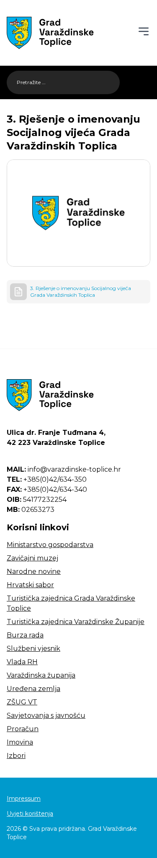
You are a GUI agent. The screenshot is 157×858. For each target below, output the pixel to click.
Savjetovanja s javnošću (46, 715)
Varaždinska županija (41, 675)
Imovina (20, 742)
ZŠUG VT (22, 702)
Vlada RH (22, 662)
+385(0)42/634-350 (47, 479)
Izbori (16, 756)
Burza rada (25, 635)
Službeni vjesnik (33, 648)
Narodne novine (34, 571)
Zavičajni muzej (32, 558)
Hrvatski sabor (30, 585)
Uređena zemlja (33, 689)
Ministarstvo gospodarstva (50, 545)
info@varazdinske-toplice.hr (64, 469)
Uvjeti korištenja (30, 813)
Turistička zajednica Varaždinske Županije (75, 622)
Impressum (24, 798)
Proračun (23, 729)
